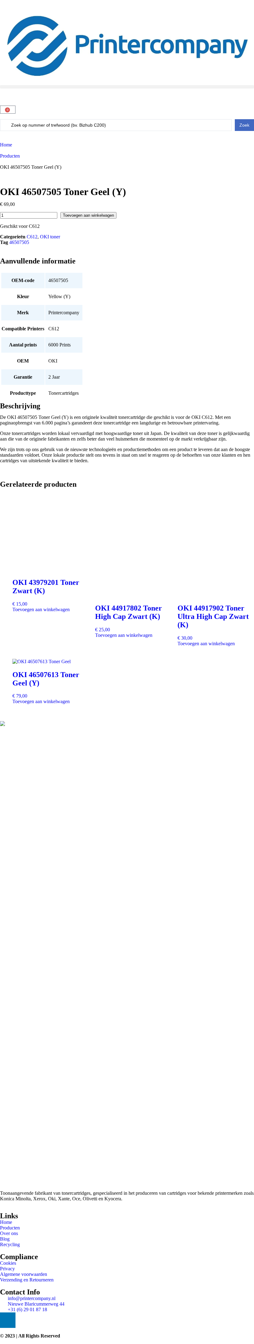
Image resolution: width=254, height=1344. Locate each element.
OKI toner (50, 236)
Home (6, 144)
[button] (127, 87)
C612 (32, 236)
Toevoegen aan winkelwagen (88, 215)
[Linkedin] (7, 1320)
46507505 (19, 242)
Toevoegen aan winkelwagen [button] (41, 609)
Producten (10, 156)
